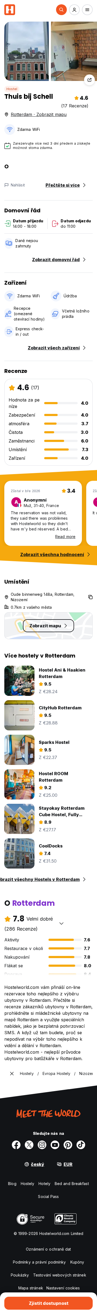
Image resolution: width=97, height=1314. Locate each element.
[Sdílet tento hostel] (89, 79)
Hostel (11, 89)
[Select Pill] (61, 9)
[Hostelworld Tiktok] (81, 1145)
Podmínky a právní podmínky (39, 1262)
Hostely (27, 1183)
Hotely (44, 1183)
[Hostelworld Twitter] (29, 1145)
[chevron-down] (61, 923)
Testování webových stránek (59, 1275)
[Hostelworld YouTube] (55, 1145)
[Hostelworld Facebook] (16, 1145)
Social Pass (48, 1196)
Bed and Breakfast (72, 1183)
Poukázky (20, 1275)
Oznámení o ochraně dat (48, 1249)
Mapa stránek (30, 1288)
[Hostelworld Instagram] (42, 1145)
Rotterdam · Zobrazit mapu (39, 114)
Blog (12, 1183)
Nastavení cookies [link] (63, 1288)
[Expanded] (11, 1073)
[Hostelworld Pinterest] (68, 1145)
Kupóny (77, 1262)
